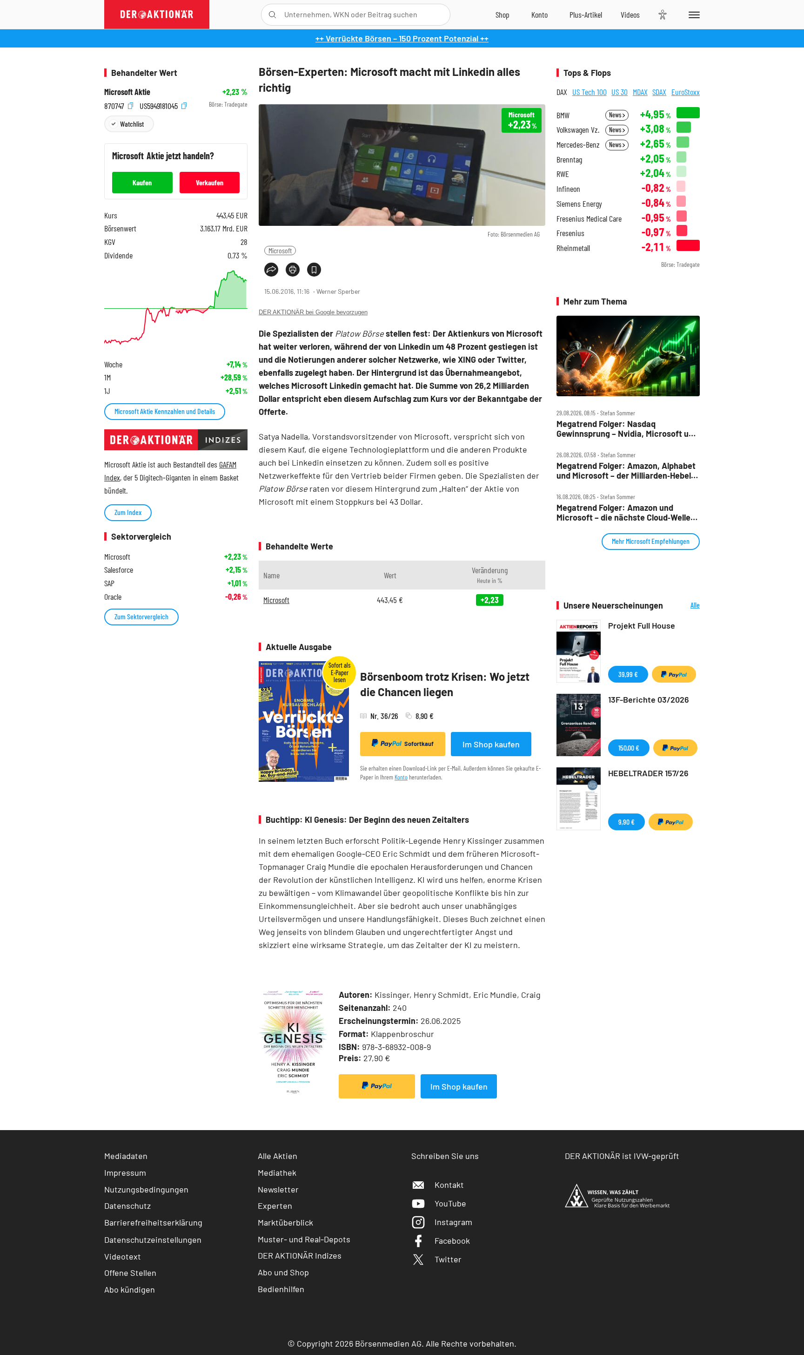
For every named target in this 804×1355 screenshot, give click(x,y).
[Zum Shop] (502, 14)
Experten (275, 1205)
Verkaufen (209, 182)
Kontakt (449, 1184)
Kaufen (142, 182)
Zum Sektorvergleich (141, 616)
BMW (563, 115)
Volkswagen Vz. (577, 130)
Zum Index (127, 512)
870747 (115, 104)
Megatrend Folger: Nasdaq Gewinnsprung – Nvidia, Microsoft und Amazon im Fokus (627, 428)
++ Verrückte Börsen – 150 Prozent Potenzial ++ (402, 38)
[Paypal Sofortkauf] (377, 1086)
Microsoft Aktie (127, 92)
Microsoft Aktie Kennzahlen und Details (164, 410)
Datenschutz (127, 1205)
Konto (401, 777)
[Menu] (692, 14)
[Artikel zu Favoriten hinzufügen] (314, 270)
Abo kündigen (129, 1289)
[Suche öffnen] (272, 15)
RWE (562, 174)
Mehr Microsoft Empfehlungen (651, 540)
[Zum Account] (539, 14)
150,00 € (628, 747)
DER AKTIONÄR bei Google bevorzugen (313, 312)
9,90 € (626, 821)
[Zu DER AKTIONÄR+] (585, 14)
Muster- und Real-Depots (304, 1239)
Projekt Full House (641, 625)
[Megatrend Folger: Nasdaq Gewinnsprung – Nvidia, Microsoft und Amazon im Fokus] (628, 356)
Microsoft (280, 250)
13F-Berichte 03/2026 (648, 699)
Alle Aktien (277, 1156)
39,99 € (628, 674)
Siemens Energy (579, 204)
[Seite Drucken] (293, 270)
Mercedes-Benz (578, 144)
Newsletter (278, 1189)
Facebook (452, 1240)
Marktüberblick (285, 1222)
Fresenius (570, 233)
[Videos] (630, 14)
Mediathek (277, 1172)
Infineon (568, 189)
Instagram (453, 1222)
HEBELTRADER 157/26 (648, 773)
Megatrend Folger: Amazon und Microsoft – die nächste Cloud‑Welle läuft (623, 512)
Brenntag (569, 159)
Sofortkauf (419, 743)
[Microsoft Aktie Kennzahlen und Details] (176, 307)
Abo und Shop (283, 1272)
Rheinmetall (573, 248)
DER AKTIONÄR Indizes (300, 1255)
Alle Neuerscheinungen (684, 605)
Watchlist (132, 123)
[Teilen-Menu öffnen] (271, 270)
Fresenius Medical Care (589, 219)
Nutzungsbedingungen (146, 1189)
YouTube (450, 1203)
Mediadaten (125, 1156)
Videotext (122, 1256)
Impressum (125, 1172)
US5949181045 (160, 104)
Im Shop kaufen (491, 744)
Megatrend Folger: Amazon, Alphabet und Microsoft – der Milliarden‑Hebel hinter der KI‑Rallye (626, 470)
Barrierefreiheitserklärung (153, 1222)
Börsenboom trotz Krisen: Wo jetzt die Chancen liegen (444, 684)
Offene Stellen (130, 1272)
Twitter (448, 1259)
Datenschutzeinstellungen (152, 1239)
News (616, 115)
